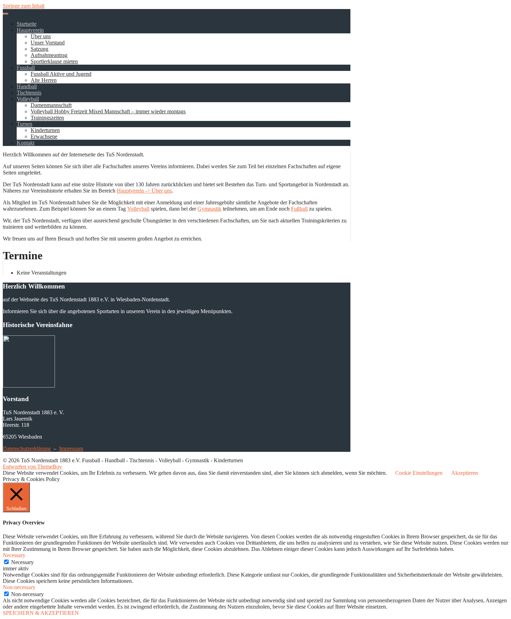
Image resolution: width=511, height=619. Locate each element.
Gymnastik (209, 209)
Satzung (39, 49)
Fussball (26, 68)
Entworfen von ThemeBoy (32, 467)
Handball (27, 86)
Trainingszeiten (47, 118)
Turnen (24, 124)
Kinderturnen (45, 130)
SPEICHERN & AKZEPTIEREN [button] (41, 613)
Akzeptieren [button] (464, 473)
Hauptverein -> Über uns (144, 191)
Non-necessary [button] (19, 587)
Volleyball (28, 99)
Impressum (71, 448)
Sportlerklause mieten (54, 61)
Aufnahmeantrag (49, 55)
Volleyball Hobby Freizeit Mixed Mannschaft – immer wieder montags (108, 111)
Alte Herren (44, 80)
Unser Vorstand (48, 43)
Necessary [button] (14, 555)
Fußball (299, 209)
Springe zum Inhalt (23, 6)
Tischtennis (29, 93)
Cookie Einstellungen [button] (419, 473)
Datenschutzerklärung (27, 448)
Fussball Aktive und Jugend (61, 74)
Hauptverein (30, 30)
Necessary (22, 562)
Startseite (26, 24)
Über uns (41, 36)
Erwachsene (44, 136)
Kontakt (25, 143)
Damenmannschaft (51, 105)
